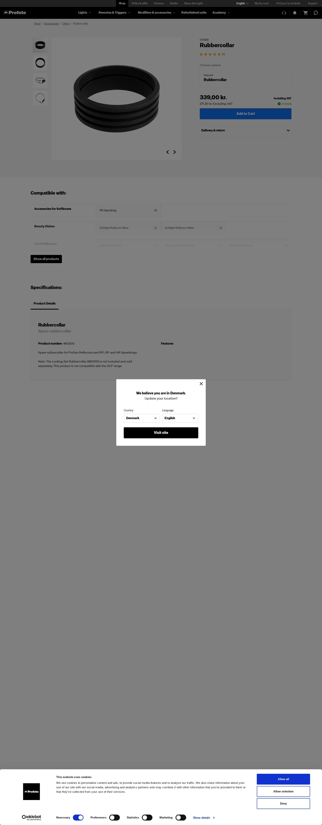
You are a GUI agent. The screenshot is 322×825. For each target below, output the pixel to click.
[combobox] (142, 418)
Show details (201, 817)
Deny (283, 803)
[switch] (114, 818)
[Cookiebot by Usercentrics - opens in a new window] (31, 818)
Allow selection (283, 791)
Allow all (283, 779)
